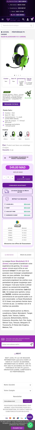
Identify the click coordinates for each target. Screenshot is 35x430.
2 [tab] (17, 75)
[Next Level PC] (13, 19)
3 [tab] (18, 75)
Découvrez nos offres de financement (17, 243)
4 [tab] (20, 75)
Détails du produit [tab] (25, 254)
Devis (29, 417)
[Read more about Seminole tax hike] (31, 344)
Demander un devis (11, 104)
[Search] (31, 25)
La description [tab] (9, 254)
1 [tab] (15, 75)
